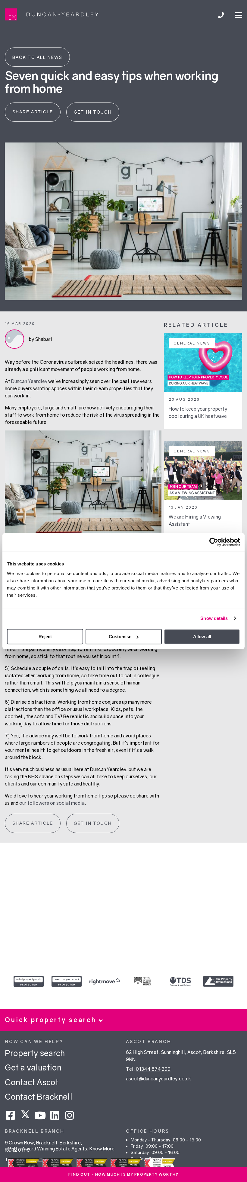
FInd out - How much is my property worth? (123, 1174)
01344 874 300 (153, 1069)
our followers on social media (52, 803)
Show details (214, 618)
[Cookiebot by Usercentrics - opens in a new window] (213, 542)
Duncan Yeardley (29, 381)
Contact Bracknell (38, 1096)
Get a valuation (33, 1067)
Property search (35, 1053)
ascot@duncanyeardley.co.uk (158, 1079)
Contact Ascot (31, 1082)
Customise (120, 636)
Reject (45, 636)
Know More (101, 1149)
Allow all (202, 636)
